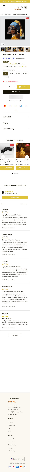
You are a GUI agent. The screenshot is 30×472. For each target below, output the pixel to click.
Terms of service (12, 442)
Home (1, 14)
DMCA (9, 431)
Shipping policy (12, 445)
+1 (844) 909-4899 (13, 409)
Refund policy (11, 451)
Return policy (11, 448)
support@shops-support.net (15, 412)
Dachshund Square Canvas (8, 227)
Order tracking (11, 425)
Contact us (10, 422)
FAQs (9, 428)
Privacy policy (11, 438)
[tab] (12, 173)
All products (8, 14)
